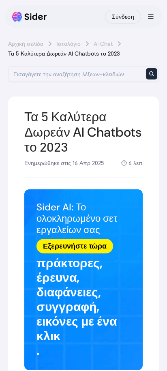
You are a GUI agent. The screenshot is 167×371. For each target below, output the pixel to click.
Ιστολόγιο (68, 43)
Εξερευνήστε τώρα (75, 246)
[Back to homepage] (29, 16)
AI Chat (103, 43)
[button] (83, 279)
